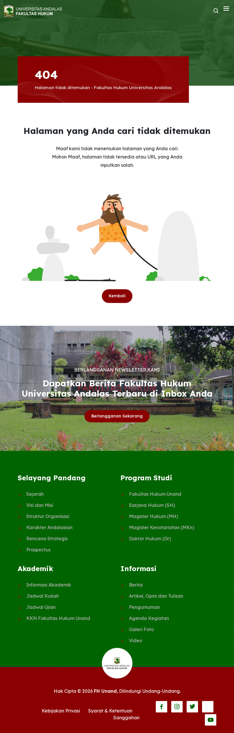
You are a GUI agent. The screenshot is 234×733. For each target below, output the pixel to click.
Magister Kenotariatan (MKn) (161, 527)
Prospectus (38, 550)
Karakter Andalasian (49, 527)
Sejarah (35, 494)
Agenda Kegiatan (149, 618)
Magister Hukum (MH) (153, 516)
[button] (226, 8)
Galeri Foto (141, 629)
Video (135, 640)
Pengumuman (144, 607)
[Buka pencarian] (216, 11)
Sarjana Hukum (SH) (152, 505)
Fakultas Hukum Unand (155, 494)
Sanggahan (126, 717)
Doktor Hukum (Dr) (150, 538)
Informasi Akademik (48, 585)
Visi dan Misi (39, 505)
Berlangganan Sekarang (117, 416)
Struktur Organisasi (47, 516)
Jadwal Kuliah (42, 596)
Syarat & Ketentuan (110, 711)
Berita (136, 585)
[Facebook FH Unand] (161, 706)
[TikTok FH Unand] (207, 706)
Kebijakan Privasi (61, 711)
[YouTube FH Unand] (210, 720)
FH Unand (105, 691)
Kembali (117, 295)
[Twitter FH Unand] (192, 706)
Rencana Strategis (47, 538)
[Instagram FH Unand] (177, 706)
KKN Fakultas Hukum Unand (58, 618)
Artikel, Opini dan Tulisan (156, 596)
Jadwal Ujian (41, 607)
